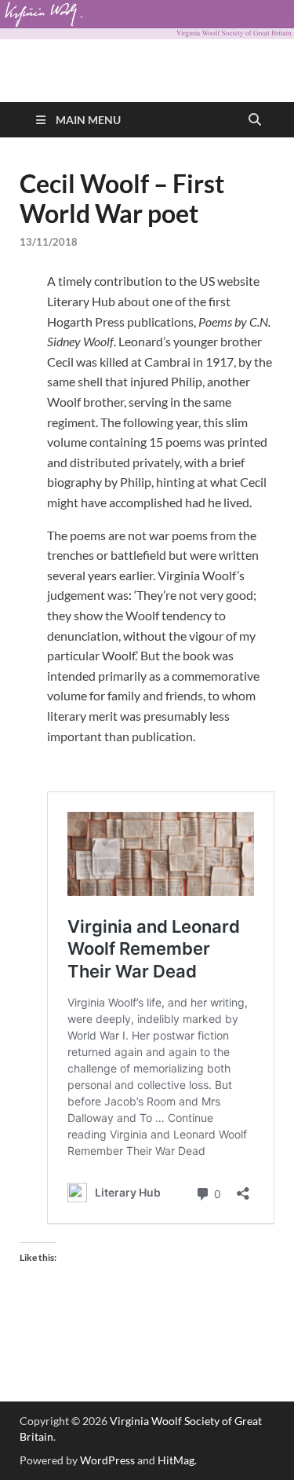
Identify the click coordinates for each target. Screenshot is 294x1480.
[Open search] (255, 120)
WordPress (107, 1460)
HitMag (176, 1460)
